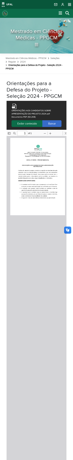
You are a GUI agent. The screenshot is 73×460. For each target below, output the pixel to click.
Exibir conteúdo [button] (27, 123)
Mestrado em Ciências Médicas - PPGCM (36, 34)
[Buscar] (67, 13)
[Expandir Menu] (60, 13)
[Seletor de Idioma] (69, 21)
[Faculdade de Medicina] (5, 13)
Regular (12, 61)
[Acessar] (65, 21)
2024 (23, 61)
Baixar (52, 123)
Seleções (55, 58)
